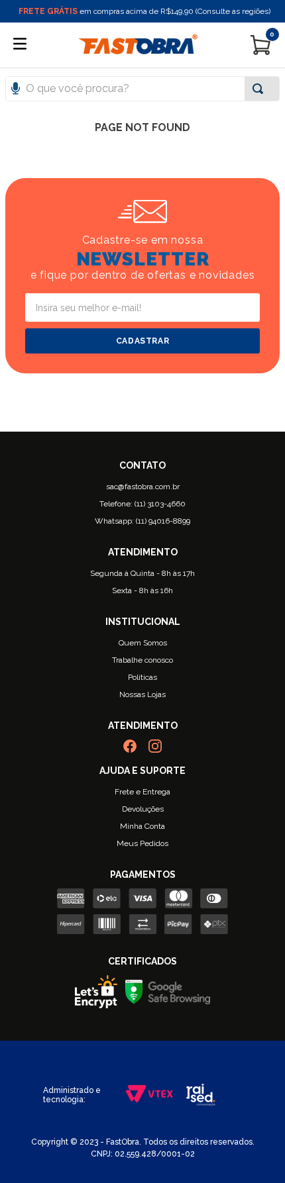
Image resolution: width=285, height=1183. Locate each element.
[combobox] (142, 88)
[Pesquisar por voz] (15, 103)
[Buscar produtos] (260, 89)
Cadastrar (142, 341)
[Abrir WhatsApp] (252, 1149)
